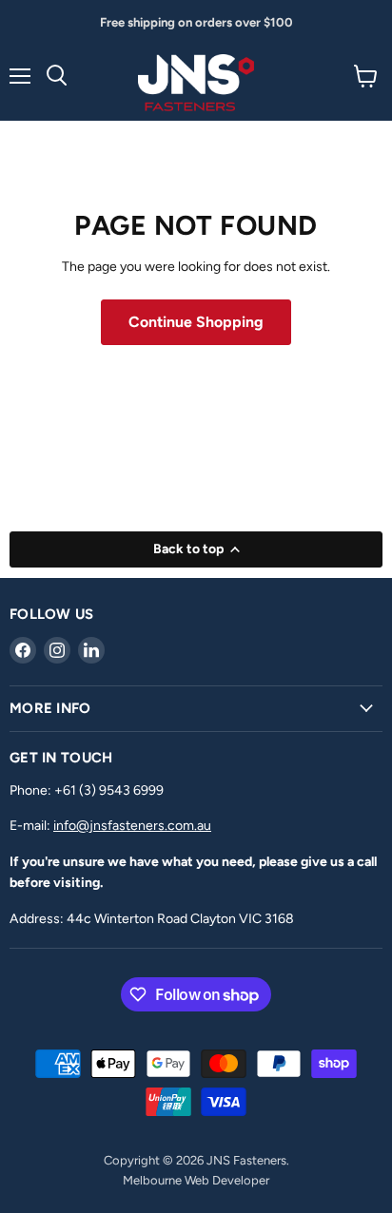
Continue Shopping (196, 322)
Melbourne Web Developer (196, 1180)
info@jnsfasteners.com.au (132, 826)
